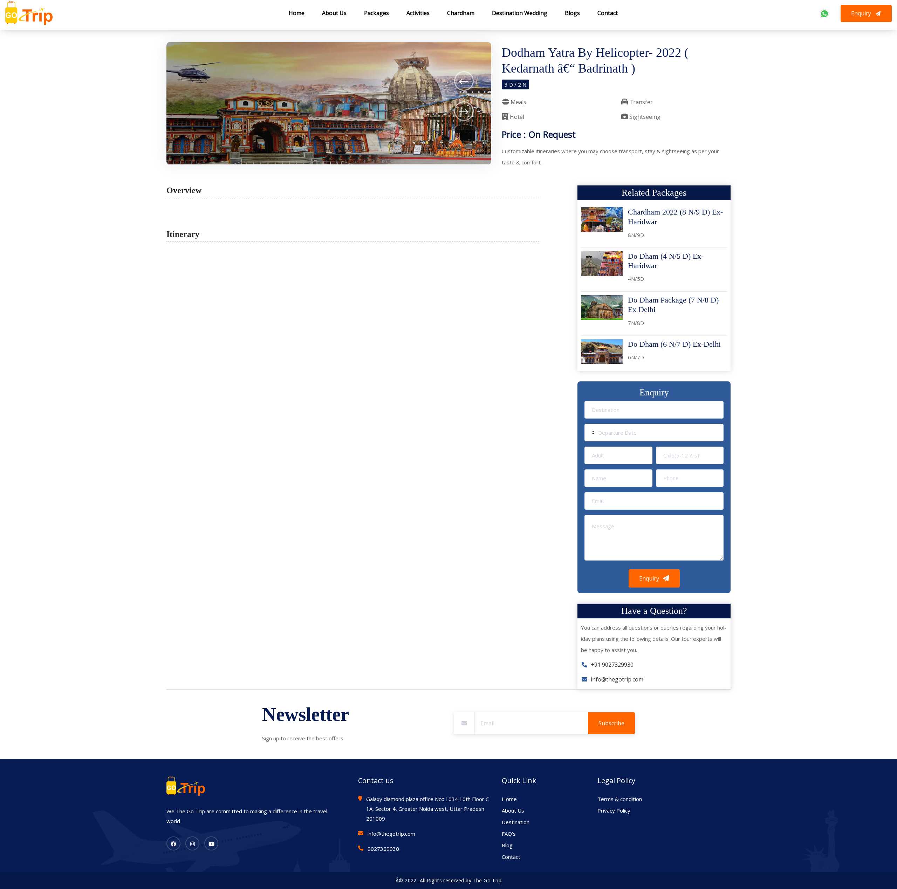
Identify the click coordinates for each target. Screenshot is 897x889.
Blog (507, 845)
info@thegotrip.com (615, 679)
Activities (418, 13)
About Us (334, 13)
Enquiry (861, 13)
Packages (376, 13)
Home (296, 13)
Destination (515, 822)
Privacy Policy (613, 810)
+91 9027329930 (611, 665)
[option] (328, 103)
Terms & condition (619, 798)
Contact (607, 13)
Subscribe (611, 723)
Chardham (460, 13)
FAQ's (509, 833)
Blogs (572, 13)
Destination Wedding (519, 13)
